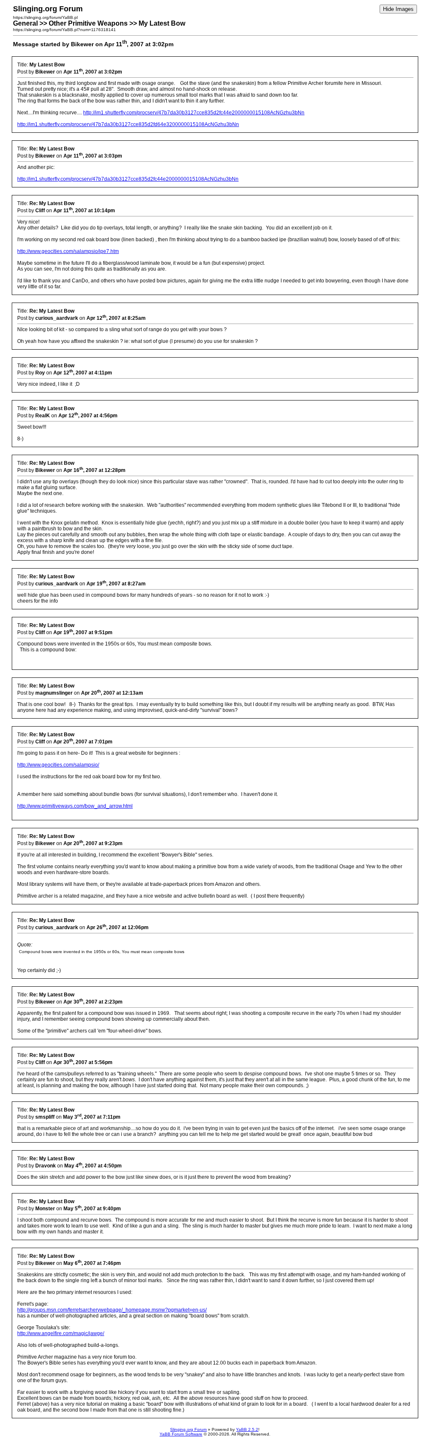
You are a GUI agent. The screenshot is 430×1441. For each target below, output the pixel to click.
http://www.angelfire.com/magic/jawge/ (60, 1333)
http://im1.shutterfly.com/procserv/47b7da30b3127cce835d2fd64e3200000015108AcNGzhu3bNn (128, 124)
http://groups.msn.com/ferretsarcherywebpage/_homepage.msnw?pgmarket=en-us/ (112, 1310)
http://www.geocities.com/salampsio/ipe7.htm (68, 251)
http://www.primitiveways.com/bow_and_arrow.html (75, 806)
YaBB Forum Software (181, 1434)
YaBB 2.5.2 (247, 1429)
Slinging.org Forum (188, 1429)
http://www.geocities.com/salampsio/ (58, 765)
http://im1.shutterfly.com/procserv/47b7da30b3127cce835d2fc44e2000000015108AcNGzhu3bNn (193, 113)
